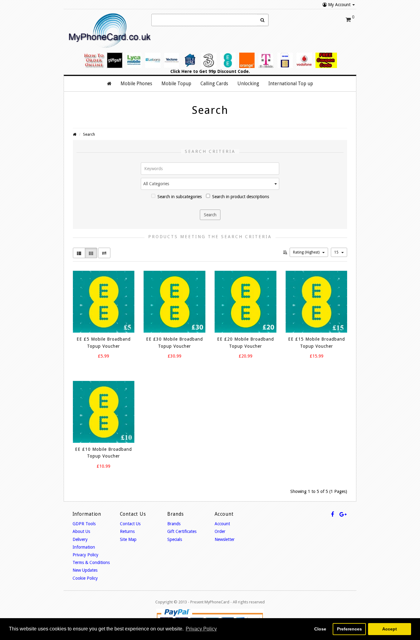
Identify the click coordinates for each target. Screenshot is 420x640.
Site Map (128, 539)
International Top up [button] (290, 83)
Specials (174, 539)
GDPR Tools (84, 523)
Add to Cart (98, 367)
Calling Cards (214, 83)
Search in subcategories (179, 196)
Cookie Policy (85, 578)
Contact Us (130, 523)
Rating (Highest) (306, 252)
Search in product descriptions (240, 196)
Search (89, 134)
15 (336, 252)
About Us (81, 531)
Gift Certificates (181, 531)
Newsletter (225, 539)
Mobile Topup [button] (176, 83)
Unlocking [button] (248, 83)
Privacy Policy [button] (201, 628)
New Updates (85, 570)
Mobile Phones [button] (136, 83)
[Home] (109, 83)
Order (220, 531)
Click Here (181, 71)
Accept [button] (389, 628)
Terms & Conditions (91, 562)
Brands (173, 523)
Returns (127, 531)
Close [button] (320, 628)
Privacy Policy (85, 554)
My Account (339, 4)
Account (222, 523)
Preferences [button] (349, 628)
